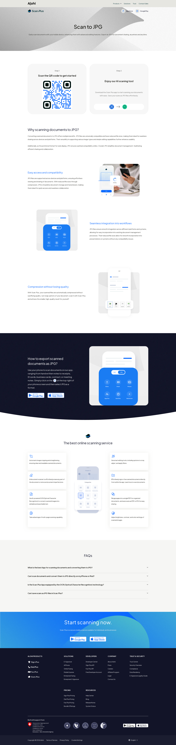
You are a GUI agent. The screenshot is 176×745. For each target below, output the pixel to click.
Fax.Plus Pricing (69, 702)
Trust (134, 3)
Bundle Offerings (69, 706)
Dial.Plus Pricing (69, 699)
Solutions (127, 3)
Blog (87, 699)
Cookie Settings (77, 740)
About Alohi (112, 662)
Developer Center (92, 662)
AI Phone (67, 665)
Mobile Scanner (69, 672)
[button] (117, 3)
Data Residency (135, 672)
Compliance (134, 669)
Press (109, 665)
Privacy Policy (64, 740)
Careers (110, 669)
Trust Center (134, 662)
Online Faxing (68, 669)
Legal (109, 676)
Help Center (90, 695)
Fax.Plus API (90, 669)
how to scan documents (137, 482)
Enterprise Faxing (69, 676)
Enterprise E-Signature (71, 679)
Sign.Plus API (90, 665)
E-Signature (68, 662)
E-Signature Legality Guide (138, 676)
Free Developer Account (94, 672)
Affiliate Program (113, 672)
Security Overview (136, 665)
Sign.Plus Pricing (69, 695)
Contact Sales (143, 3)
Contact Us (111, 679)
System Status (91, 706)
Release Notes (90, 702)
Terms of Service (51, 740)
